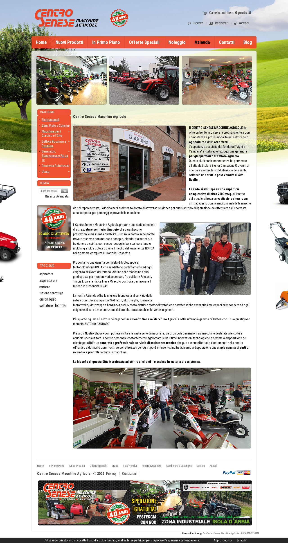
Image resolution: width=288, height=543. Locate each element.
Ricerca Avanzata (57, 196)
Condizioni (129, 473)
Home (41, 42)
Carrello (214, 13)
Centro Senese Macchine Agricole (63, 474)
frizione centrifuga (51, 293)
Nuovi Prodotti (69, 42)
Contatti (226, 42)
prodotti (243, 13)
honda (60, 305)
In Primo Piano (106, 42)
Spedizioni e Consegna (179, 465)
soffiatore (46, 305)
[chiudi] (241, 540)
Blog (247, 42)
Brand (115, 465)
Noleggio (177, 42)
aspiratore (46, 274)
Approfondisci (223, 540)
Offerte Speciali (144, 42)
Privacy (111, 473)
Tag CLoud (47, 265)
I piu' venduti (130, 465)
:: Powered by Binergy (191, 533)
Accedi (213, 465)
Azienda (202, 42)
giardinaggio (47, 299)
